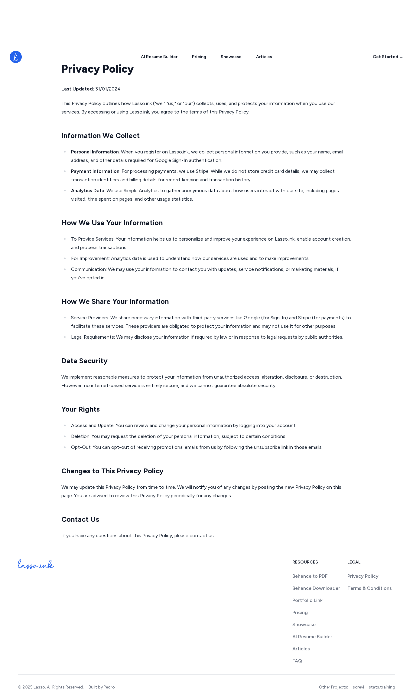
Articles (264, 56)
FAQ (297, 661)
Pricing (199, 56)
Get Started (388, 56)
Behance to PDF (309, 576)
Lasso (39, 687)
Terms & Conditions (369, 588)
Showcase (231, 56)
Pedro (109, 687)
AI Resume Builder (159, 56)
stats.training (382, 687)
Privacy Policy (363, 576)
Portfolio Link (307, 600)
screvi (358, 687)
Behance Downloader (316, 588)
